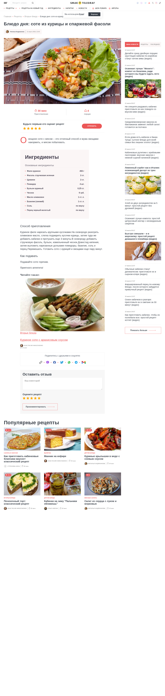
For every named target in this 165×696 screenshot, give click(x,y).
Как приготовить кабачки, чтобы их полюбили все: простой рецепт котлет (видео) (142, 317)
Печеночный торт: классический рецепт (16, 502)
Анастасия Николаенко (33, 345)
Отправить (91, 126)
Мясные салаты (90, 498)
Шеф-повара (101, 8)
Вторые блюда (31, 16)
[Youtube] (149, 3)
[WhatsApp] (69, 362)
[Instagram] (156, 3)
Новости (83, 8)
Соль (29, 206)
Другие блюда (89, 453)
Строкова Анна (13, 466)
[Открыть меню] (6, 3)
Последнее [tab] (155, 44)
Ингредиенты (54, 8)
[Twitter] (152, 2)
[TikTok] (160, 3)
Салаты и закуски (11, 453)
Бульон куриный (35, 188)
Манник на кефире (55, 456)
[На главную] (82, 3)
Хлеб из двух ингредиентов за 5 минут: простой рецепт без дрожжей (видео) (141, 206)
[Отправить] (32, 3)
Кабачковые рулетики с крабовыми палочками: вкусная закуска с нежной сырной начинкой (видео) (142, 155)
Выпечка (47, 453)
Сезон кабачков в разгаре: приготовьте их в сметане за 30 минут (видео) (140, 302)
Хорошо (94, 14)
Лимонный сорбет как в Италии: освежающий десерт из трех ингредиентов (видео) (142, 170)
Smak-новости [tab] (132, 44)
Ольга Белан (53, 508)
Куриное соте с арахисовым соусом (44, 339)
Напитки (70, 8)
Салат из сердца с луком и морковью (100, 502)
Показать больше (138, 330)
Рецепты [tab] (144, 44)
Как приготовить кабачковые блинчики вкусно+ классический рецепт (21, 459)
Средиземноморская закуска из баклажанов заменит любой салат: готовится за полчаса (142, 124)
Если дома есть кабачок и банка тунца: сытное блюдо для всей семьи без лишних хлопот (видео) (142, 140)
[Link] (40, 362)
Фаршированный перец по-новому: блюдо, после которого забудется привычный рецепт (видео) (142, 287)
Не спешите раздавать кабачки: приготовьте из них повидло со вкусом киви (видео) (141, 109)
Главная (7, 16)
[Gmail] (84, 362)
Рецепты (10, 8)
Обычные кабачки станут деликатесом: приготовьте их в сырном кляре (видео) (140, 271)
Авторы (115, 8)
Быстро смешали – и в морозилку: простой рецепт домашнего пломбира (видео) (141, 236)
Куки (81, 14)
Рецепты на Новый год (32, 8)
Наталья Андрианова (17, 31)
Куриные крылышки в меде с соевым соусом (102, 457)
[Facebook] (137, 3)
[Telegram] (145, 3)
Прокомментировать (36, 407)
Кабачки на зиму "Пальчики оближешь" (60, 502)
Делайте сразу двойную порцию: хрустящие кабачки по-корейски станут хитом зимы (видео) (141, 56)
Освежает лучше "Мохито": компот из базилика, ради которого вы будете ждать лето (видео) (142, 72)
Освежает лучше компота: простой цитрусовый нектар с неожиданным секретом (143, 221)
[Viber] (141, 3)
